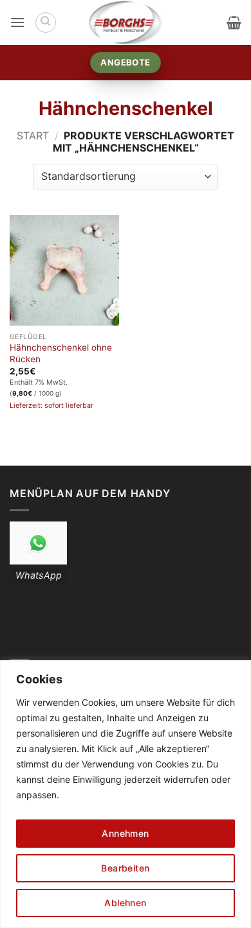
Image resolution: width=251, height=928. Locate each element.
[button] (17, 22)
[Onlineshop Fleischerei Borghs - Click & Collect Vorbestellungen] (125, 22)
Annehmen (125, 833)
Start (33, 135)
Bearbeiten (125, 867)
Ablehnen (125, 902)
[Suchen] (45, 22)
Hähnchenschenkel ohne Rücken (61, 353)
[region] (125, 794)
